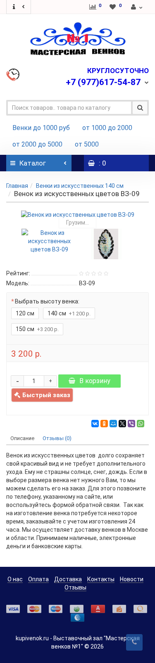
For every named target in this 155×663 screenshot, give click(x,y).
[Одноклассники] (104, 423)
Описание (22, 438)
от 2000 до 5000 (37, 144)
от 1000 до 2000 (107, 128)
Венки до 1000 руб (41, 128)
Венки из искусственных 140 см (80, 185)
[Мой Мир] (113, 423)
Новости (131, 579)
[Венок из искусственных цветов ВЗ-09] (77, 215)
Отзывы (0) (57, 438)
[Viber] (131, 423)
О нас (15, 579)
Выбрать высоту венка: (47, 301)
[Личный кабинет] (137, 7)
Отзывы (75, 587)
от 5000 (87, 144)
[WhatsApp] (140, 423)
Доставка (68, 579)
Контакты (100, 579)
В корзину (94, 381)
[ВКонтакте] (95, 423)
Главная (17, 185)
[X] (122, 423)
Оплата (38, 579)
